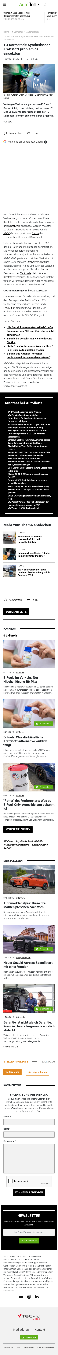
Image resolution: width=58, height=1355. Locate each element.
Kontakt (40, 1329)
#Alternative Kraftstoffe (16, 844)
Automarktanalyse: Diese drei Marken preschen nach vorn (24, 905)
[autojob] (48, 1061)
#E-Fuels (10, 635)
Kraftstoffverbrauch (14, 276)
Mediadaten (21, 1329)
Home (6, 32)
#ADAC (7, 848)
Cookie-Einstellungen (45, 1347)
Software (15, 225)
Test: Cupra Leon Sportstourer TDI (24, 458)
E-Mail (6, 1116)
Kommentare (15, 133)
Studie (35, 233)
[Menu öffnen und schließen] (5, 5)
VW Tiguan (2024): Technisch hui (23, 508)
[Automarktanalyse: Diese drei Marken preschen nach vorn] (29, 879)
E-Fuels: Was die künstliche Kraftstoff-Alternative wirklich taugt (25, 741)
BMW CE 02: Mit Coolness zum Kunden (26, 455)
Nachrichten (17, 32)
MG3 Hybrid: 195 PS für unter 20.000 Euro (27, 430)
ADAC (6, 233)
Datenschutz (29, 1347)
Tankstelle (25, 273)
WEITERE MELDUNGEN (18, 829)
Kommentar (9, 1141)
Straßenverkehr (35, 261)
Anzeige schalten (37, 1072)
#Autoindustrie (40, 844)
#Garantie (20, 1017)
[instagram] (29, 1296)
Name (6, 1129)
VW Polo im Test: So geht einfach (23, 415)
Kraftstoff (8, 222)
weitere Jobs (12, 1072)
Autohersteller (32, 32)
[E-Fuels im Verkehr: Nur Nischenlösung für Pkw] (29, 654)
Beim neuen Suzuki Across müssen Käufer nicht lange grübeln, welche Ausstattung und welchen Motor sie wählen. (27, 975)
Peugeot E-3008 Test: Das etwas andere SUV (29, 452)
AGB (18, 1347)
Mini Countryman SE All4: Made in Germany (28, 486)
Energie (35, 304)
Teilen (34, 133)
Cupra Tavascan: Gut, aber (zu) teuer (25, 443)
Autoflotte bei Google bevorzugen (25, 141)
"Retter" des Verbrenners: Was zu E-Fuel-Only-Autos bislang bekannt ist (28, 804)
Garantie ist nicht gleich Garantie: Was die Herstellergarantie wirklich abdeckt (29, 1026)
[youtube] (21, 1296)
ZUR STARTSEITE (16, 611)
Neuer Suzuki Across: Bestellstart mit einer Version (27, 964)
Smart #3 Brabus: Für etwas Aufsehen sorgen (29, 440)
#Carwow (20, 898)
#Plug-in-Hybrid (23, 957)
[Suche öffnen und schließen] (44, 4)
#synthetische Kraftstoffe (29, 841)
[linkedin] (37, 1296)
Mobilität (47, 374)
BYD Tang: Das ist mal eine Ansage (24, 412)
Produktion (9, 307)
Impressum (8, 1347)
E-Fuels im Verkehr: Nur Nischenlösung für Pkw (20, 679)
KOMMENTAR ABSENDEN (29, 1192)
